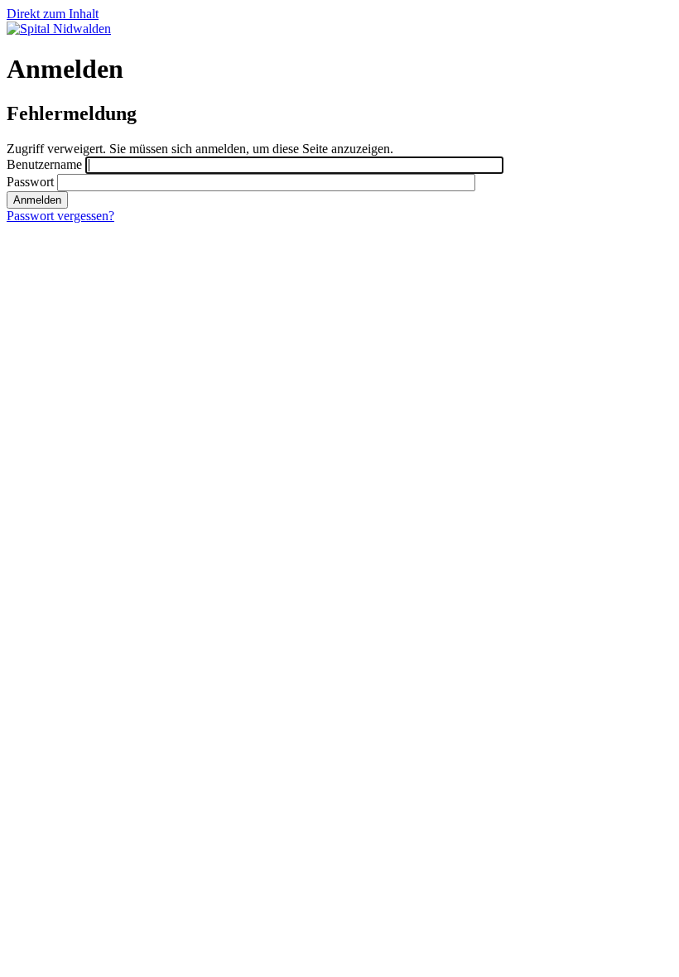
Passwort (30, 182)
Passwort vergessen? (60, 216)
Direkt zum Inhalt (53, 14)
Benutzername (44, 164)
